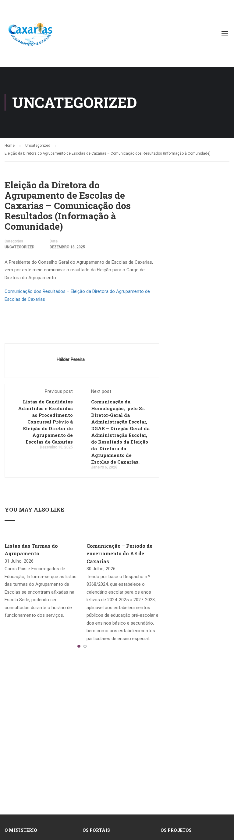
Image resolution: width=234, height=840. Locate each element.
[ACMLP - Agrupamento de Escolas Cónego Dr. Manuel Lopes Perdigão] (30, 36)
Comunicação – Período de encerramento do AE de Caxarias (119, 553)
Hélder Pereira (71, 359)
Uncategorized (19, 247)
